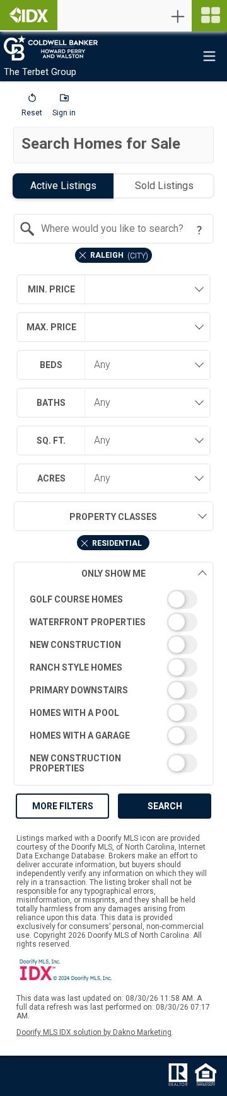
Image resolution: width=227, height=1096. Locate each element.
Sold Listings (164, 186)
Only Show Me (113, 573)
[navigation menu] (209, 16)
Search (165, 806)
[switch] (113, 599)
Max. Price (51, 327)
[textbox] (121, 229)
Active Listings (63, 186)
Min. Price (51, 289)
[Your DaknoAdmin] (28, 15)
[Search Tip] (199, 230)
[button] (32, 108)
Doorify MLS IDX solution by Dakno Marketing (94, 1032)
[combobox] (113, 229)
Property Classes (113, 517)
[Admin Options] (177, 16)
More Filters (62, 806)
